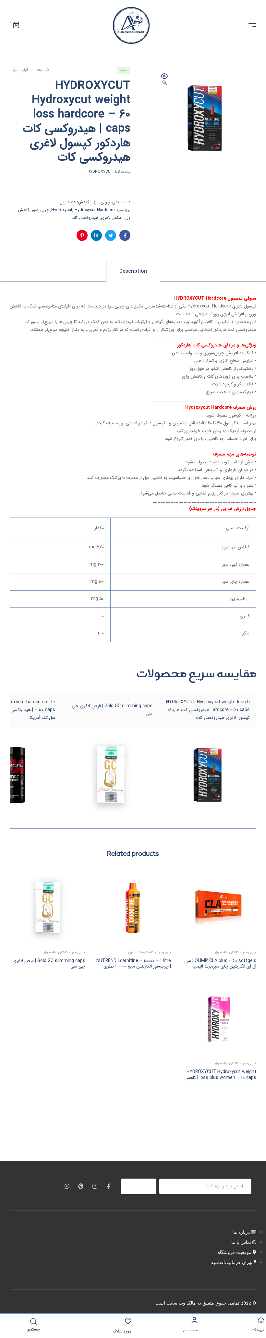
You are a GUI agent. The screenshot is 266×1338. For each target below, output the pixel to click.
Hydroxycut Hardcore (95, 209)
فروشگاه (258, 1330)
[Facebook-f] (109, 1186)
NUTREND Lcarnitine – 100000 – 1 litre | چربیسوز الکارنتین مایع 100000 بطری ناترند (133, 966)
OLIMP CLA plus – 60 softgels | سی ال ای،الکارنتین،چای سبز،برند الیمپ (220, 963)
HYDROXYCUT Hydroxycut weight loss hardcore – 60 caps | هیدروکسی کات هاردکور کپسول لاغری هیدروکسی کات (208, 709)
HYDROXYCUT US (104, 172)
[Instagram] (95, 1186)
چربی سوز (40, 209)
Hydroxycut (61, 209)
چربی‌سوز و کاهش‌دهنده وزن (85, 202)
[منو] (250, 25)
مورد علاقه (122, 1331)
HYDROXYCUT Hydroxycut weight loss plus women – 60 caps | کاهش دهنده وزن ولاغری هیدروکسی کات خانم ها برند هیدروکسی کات (219, 1080)
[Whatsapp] (67, 1186)
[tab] (133, 270)
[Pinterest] (81, 1186)
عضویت (142, 1186)
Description (133, 271)
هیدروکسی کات (85, 217)
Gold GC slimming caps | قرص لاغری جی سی (49, 963)
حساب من (190, 1330)
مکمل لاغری (111, 217)
